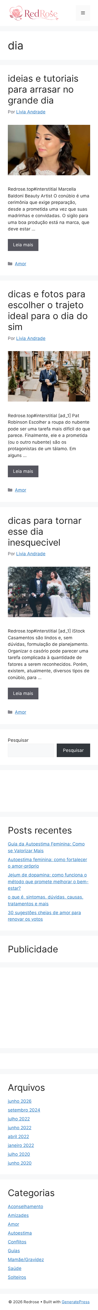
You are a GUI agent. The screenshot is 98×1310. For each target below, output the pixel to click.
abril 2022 (18, 1136)
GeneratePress (76, 1301)
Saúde (14, 1268)
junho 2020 (20, 1163)
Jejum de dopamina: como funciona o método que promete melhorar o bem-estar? (48, 881)
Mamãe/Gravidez (26, 1259)
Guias (14, 1250)
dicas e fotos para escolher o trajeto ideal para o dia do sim (48, 310)
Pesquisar (18, 740)
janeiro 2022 (21, 1145)
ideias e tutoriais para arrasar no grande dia (43, 89)
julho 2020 (19, 1154)
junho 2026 (20, 1101)
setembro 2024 (24, 1110)
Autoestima (20, 1233)
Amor (20, 263)
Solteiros (17, 1277)
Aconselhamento (25, 1206)
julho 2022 (19, 1118)
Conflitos (17, 1241)
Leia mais (23, 244)
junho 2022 (19, 1127)
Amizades (18, 1215)
